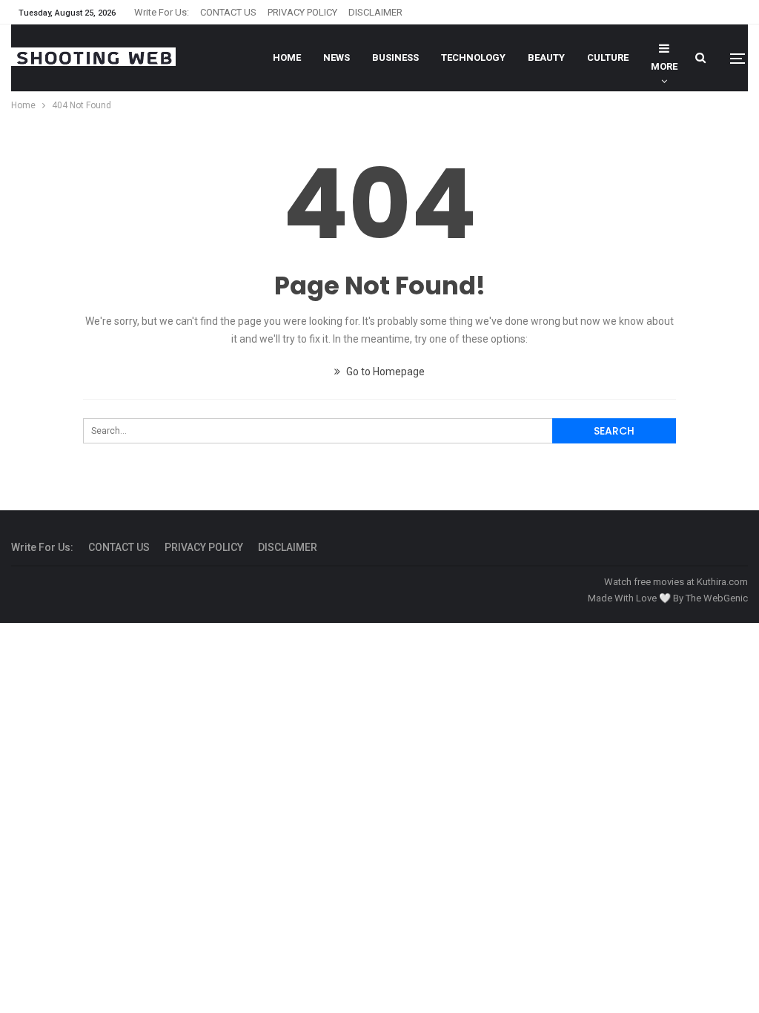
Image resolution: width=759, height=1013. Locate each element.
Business (395, 57)
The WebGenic (717, 598)
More (664, 66)
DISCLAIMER (375, 12)
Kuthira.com (722, 581)
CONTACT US (228, 12)
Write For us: (161, 12)
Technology (473, 57)
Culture (608, 57)
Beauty (546, 57)
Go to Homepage (384, 371)
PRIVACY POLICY (302, 12)
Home (287, 57)
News (336, 57)
